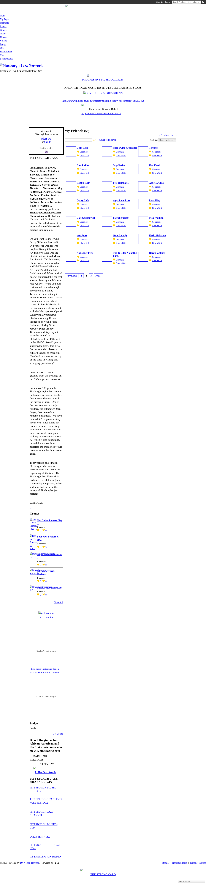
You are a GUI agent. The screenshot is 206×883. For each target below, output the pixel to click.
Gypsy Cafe (83, 200)
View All (58, 602)
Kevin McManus (157, 235)
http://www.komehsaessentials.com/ (101, 113)
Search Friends (94, 140)
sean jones (82, 235)
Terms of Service (198, 863)
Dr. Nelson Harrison (29, 863)
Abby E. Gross (156, 183)
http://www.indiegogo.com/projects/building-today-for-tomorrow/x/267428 (103, 100)
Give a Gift (84, 155)
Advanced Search (107, 139)
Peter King (154, 200)
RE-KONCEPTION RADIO (45, 856)
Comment (84, 152)
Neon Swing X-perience (125, 147)
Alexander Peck (85, 253)
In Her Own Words (45, 772)
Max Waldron (156, 218)
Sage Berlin (119, 165)
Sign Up (159, 2)
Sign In (167, 2)
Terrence (153, 147)
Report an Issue (179, 863)
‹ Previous (164, 135)
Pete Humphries (121, 183)
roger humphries (121, 200)
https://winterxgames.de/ (49, 587)
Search (203, 2)
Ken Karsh (154, 165)
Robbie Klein (83, 183)
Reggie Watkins (157, 253)
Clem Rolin (82, 147)
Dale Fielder (83, 165)
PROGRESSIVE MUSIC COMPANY (103, 79)
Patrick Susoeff (120, 218)
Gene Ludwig (120, 235)
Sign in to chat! (185, 881)
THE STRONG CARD (103, 874)
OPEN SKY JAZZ (40, 836)
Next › (174, 135)
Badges (165, 863)
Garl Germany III (86, 218)
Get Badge (58, 733)
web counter (46, 617)
